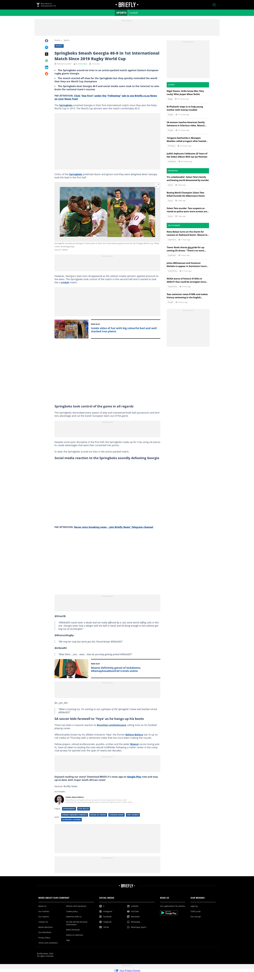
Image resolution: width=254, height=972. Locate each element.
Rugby (170, 99)
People (170, 114)
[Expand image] (157, 185)
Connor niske (116, 815)
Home (57, 40)
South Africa (172, 271)
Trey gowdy (133, 815)
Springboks (66, 105)
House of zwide (98, 815)
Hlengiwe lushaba (71, 819)
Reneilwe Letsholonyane (111, 725)
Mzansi (134, 744)
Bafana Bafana (134, 734)
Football (134, 12)
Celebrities (172, 161)
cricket (65, 282)
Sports (121, 12)
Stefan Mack (82, 64)
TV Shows (171, 146)
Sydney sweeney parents (74, 815)
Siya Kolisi (83, 809)
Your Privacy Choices (130, 970)
